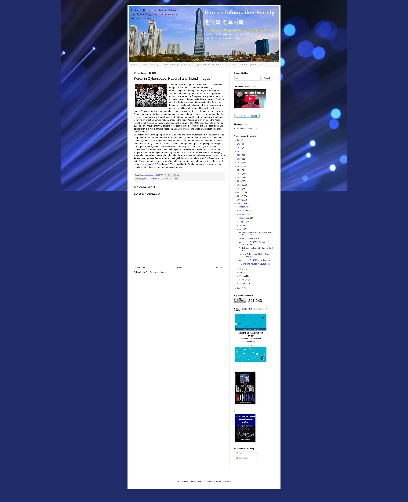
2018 (239, 166)
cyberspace (145, 179)
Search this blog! (150, 64)
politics (175, 179)
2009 (239, 200)
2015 (239, 177)
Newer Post (140, 267)
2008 (239, 203)
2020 (239, 159)
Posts (240, 453)
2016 (239, 174)
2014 (239, 181)
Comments (243, 458)
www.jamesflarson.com (247, 128)
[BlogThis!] (169, 175)
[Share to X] (172, 175)
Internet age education (251, 64)
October (243, 214)
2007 (239, 288)
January (243, 283)
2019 (239, 162)
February (243, 280)
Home (134, 64)
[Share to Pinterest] (178, 175)
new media (167, 179)
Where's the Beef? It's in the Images (254, 260)
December (244, 207)
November (244, 210)
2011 (239, 192)
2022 (239, 151)
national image (156, 179)
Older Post (219, 267)
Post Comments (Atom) (156, 272)
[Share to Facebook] (175, 175)
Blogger (227, 481)
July (241, 225)
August (242, 222)
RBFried (209, 481)
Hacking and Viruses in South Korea (254, 264)
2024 (239, 144)
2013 (239, 185)
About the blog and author (177, 64)
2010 (239, 196)
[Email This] (166, 175)
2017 (239, 170)
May (241, 269)
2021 (239, 155)
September (244, 218)
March (242, 276)
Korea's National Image (249, 238)
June (241, 229)
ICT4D (232, 64)
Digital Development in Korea (209, 64)
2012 (239, 189)
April (241, 272)
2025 (239, 140)
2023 (239, 148)
